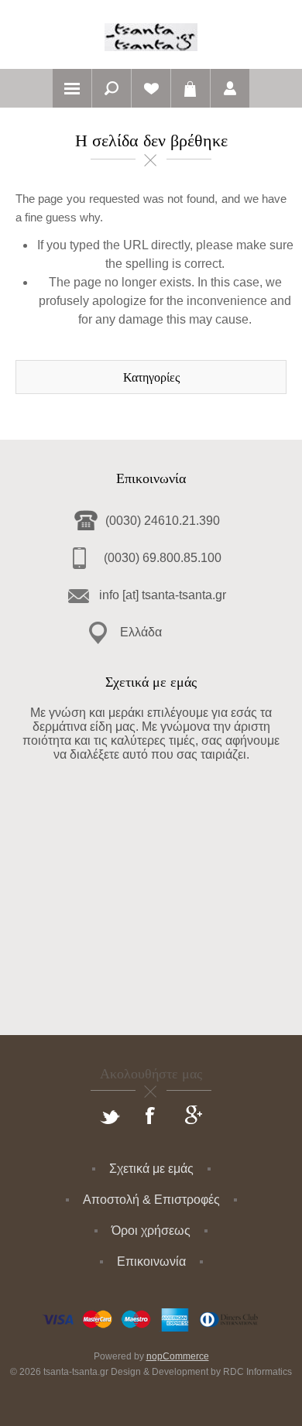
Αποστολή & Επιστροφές (151, 1199)
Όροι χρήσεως (151, 1230)
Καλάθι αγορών (190, 88)
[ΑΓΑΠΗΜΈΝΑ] (151, 88)
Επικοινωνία (151, 1261)
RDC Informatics (257, 1371)
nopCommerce (177, 1356)
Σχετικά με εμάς (151, 1168)
